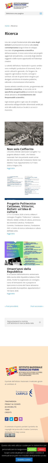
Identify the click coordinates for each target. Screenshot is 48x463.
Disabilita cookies (24, 459)
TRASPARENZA (10, 401)
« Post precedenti (11, 306)
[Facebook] (7, 419)
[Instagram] (20, 419)
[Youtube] (16, 419)
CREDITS (8, 412)
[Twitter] (11, 419)
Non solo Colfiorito (20, 149)
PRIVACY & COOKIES (13, 404)
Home (7, 26)
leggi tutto (11, 168)
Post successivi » (37, 306)
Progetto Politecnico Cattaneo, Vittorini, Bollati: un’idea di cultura (21, 208)
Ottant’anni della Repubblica (19, 270)
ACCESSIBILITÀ (10, 407)
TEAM (7, 409)
